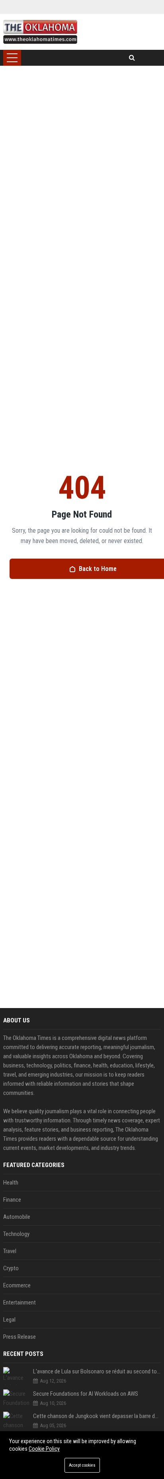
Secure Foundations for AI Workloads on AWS (85, 1393)
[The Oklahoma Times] (40, 32)
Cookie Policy (44, 1449)
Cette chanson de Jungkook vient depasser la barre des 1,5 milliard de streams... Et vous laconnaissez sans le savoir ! (97, 1416)
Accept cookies (82, 1465)
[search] (132, 58)
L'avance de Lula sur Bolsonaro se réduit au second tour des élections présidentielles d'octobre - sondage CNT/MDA (97, 1371)
